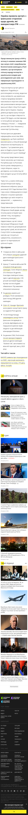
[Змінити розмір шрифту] (25, 32)
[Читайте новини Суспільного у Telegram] (20, 791)
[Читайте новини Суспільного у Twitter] (8, 791)
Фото (16, 713)
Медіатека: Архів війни (6, 716)
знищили (16, 255)
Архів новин (5, 752)
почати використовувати (12, 338)
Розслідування (19, 731)
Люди (16, 736)
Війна (2, 710)
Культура (4, 744)
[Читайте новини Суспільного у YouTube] (14, 791)
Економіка (18, 733)
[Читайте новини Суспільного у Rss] (2, 791)
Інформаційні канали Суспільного (5, 765)
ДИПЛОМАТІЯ (9, 7)
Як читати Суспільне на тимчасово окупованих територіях (19, 766)
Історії (3, 739)
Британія (20, 305)
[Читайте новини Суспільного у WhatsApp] (24, 791)
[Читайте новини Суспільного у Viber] (17, 791)
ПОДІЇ (22, 9)
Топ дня (17, 725)
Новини (17, 744)
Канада (13, 305)
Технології (18, 739)
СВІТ (2, 12)
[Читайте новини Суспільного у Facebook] (5, 791)
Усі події (3, 725)
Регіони (17, 728)
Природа (3, 742)
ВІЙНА (3, 7)
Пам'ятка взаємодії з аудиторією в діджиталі (19, 779)
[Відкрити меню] (26, 2)
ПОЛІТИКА (8, 12)
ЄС (8, 305)
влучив (16, 278)
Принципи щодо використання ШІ (6, 760)
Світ (2, 736)
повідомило (5, 139)
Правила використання (19, 756)
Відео (2, 713)
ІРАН (15, 7)
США (5, 305)
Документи (18, 772)
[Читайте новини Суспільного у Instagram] (11, 791)
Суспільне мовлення (4, 756)
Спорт (17, 742)
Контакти (18, 752)
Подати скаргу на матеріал (6, 772)
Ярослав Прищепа (10, 28)
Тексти (17, 710)
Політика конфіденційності (20, 760)
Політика (4, 733)
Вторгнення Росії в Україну (8, 9)
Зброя (17, 9)
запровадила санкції (10, 317)
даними (8, 293)
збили (24, 270)
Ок (14, 811)
